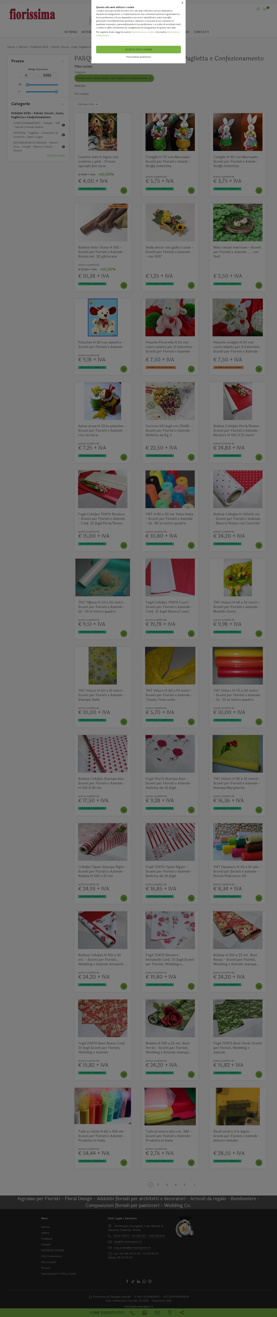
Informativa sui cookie (143, 32)
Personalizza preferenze (138, 57)
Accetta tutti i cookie (138, 49)
